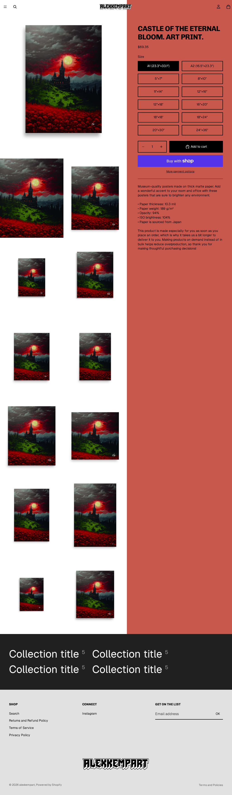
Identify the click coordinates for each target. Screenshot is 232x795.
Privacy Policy (19, 735)
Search (14, 713)
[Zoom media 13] (95, 594)
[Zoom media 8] (31, 436)
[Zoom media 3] (95, 198)
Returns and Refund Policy (28, 720)
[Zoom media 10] (31, 515)
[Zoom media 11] (95, 515)
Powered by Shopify (49, 785)
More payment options (180, 171)
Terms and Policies (211, 785)
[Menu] (5, 7)
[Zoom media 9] (95, 436)
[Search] (15, 7)
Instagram (89, 713)
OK (218, 714)
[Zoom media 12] (31, 594)
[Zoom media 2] (31, 198)
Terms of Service (21, 728)
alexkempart (27, 785)
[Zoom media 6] (31, 356)
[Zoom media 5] (95, 277)
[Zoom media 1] (63, 79)
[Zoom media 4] (31, 277)
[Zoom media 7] (95, 356)
